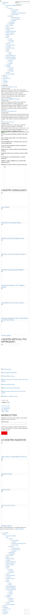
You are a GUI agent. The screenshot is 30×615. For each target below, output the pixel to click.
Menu (4, 4)
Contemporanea (16, 19)
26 (5, 410)
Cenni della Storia (10, 45)
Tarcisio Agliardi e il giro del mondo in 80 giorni (12, 302)
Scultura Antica (16, 17)
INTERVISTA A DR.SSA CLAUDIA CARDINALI (12, 270)
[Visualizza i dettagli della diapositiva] (15, 176)
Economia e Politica (11, 5)
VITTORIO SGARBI (6, 335)
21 (8, 408)
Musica (11, 63)
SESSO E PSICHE (5, 489)
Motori (7, 51)
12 (5, 407)
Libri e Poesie (9, 25)
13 (6, 407)
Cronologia (5, 81)
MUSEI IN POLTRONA (6, 474)
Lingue (4, 80)
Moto (10, 54)
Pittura (10, 8)
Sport (7, 37)
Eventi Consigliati (10, 74)
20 (6, 408)
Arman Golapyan (5, 207)
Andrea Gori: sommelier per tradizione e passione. (13, 254)
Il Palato (8, 29)
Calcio (10, 39)
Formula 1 (11, 40)
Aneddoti (11, 71)
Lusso (7, 49)
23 (1, 410)
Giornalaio (5, 77)
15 (9, 407)
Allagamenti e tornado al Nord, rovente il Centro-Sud (14, 164)
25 (4, 410)
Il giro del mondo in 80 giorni (8, 505)
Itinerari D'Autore (10, 28)
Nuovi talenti (15, 14)
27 (6, 410)
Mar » (7, 411)
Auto (10, 52)
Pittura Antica (15, 10)
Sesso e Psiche (10, 34)
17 (3, 408)
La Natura (8, 64)
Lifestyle (8, 66)
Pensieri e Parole (10, 48)
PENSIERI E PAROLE (6, 526)
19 (5, 408)
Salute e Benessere (11, 55)
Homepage (5, 2)
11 (4, 407)
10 (3, 407)
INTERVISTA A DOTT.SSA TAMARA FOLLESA (12, 238)
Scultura (11, 16)
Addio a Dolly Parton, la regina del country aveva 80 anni (15, 132)
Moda (7, 26)
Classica (14, 11)
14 (8, 407)
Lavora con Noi (6, 78)
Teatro (10, 61)
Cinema (11, 60)
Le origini (8, 46)
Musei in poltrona (10, 33)
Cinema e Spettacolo (11, 58)
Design (8, 36)
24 (3, 410)
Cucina (8, 43)
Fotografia (11, 23)
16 (1, 408)
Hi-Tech (8, 72)
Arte (7, 7)
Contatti (5, 83)
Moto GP (11, 42)
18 (4, 408)
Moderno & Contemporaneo (19, 13)
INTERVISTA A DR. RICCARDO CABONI (11, 223)
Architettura (12, 22)
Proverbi (11, 68)
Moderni (14, 20)
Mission (5, 75)
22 (9, 408)
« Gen (2, 411)
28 (8, 410)
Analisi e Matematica (11, 31)
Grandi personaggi (10, 57)
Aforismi (11, 69)
